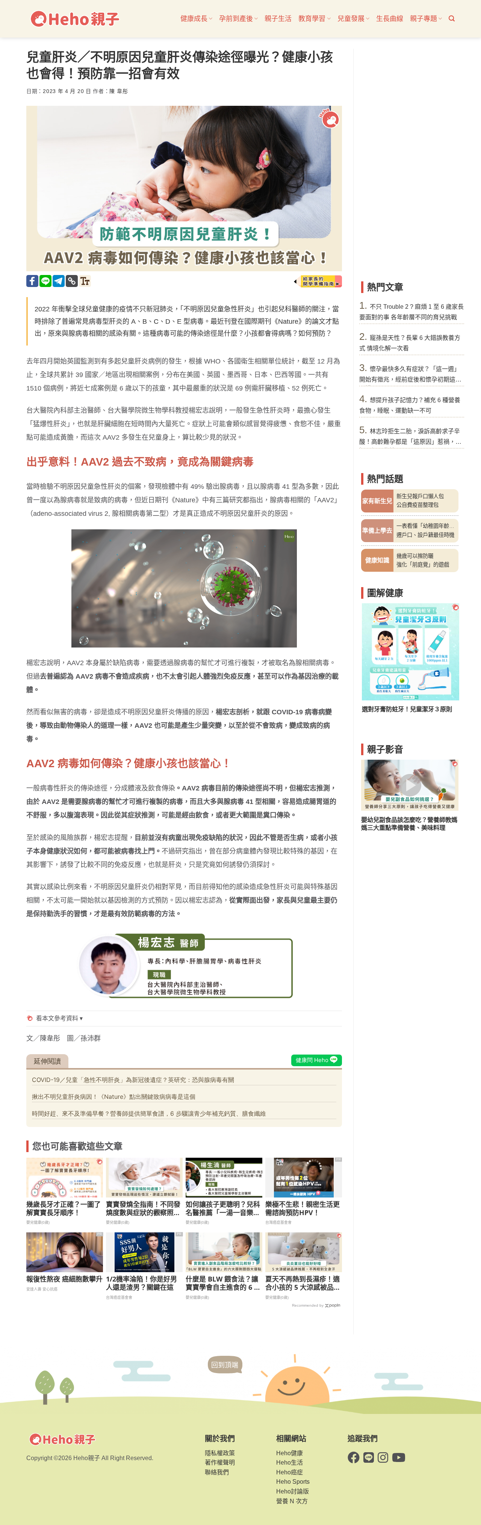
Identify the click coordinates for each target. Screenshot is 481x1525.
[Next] (448, 663)
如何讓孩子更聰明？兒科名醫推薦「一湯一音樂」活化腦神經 (223, 1208)
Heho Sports (293, 1481)
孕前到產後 (236, 19)
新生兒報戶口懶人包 (420, 496)
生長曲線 (389, 19)
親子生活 (278, 19)
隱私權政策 (220, 1453)
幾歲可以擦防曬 (414, 556)
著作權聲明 (220, 1462)
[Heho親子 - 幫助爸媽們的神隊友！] (74, 19)
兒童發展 (351, 19)
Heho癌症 (289, 1472)
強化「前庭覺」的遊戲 (422, 565)
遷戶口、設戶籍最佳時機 (425, 535)
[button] (452, 18)
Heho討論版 (292, 1491)
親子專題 (423, 19)
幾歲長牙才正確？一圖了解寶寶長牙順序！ (63, 1208)
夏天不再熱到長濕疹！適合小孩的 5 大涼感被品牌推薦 (302, 1283)
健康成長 (193, 19)
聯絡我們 (217, 1472)
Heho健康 (289, 1453)
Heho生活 (289, 1462)
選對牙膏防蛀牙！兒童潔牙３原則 (406, 709)
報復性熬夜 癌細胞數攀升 (64, 1279)
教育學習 (311, 19)
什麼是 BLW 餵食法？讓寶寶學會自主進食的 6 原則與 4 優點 (223, 1283)
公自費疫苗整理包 (417, 505)
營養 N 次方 (292, 1501)
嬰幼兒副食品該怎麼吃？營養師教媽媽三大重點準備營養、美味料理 (409, 823)
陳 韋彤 (118, 91)
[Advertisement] (409, 161)
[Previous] (371, 663)
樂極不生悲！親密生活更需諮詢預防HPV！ (302, 1208)
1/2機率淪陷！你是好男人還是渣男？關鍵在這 (141, 1283)
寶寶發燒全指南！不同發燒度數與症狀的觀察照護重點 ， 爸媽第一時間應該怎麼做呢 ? (143, 1208)
